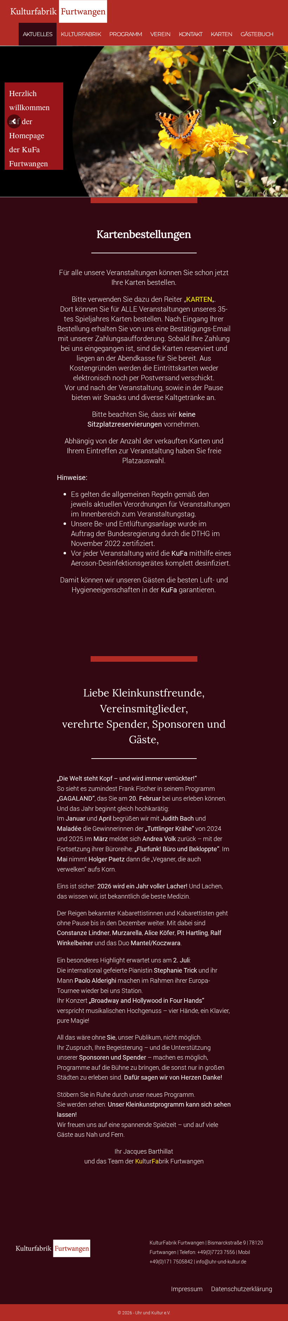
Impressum (187, 1289)
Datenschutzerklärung (241, 1289)
